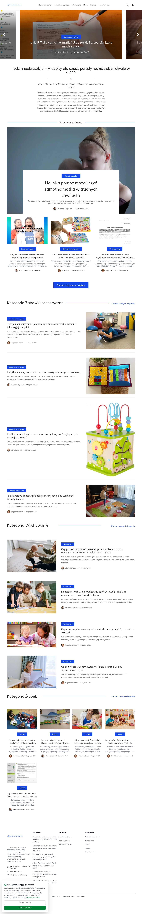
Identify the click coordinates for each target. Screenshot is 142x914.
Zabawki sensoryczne (62, 5)
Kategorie (89, 832)
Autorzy (62, 832)
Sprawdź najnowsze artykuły (71, 285)
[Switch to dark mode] (133, 5)
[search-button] (127, 5)
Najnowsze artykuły (45, 5)
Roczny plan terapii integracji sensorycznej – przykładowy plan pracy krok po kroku (44, 856)
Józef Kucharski (64, 841)
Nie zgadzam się (25, 903)
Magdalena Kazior (65, 837)
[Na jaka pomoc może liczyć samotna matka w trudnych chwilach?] (71, 170)
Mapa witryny (81, 896)
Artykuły (37, 832)
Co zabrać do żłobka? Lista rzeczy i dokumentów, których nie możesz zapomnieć (45, 848)
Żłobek (85, 5)
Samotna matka (104, 5)
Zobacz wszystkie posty (123, 303)
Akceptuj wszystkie (25, 908)
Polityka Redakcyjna (68, 896)
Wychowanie (76, 5)
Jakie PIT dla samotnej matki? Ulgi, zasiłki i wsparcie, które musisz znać (44, 865)
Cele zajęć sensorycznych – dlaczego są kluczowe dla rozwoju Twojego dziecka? (45, 874)
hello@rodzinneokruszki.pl (19, 875)
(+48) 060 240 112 (16, 871)
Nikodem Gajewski (65, 844)
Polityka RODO (55, 896)
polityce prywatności (33, 897)
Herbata (93, 5)
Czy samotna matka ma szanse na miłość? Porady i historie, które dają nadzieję (45, 839)
